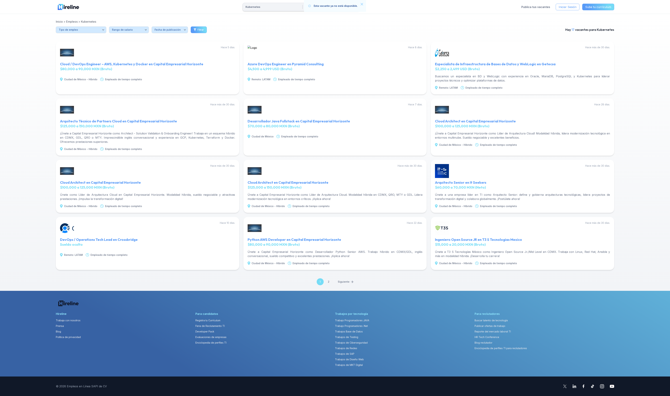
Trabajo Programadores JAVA (352, 320)
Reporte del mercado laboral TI (493, 331)
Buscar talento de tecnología (491, 320)
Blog (58, 331)
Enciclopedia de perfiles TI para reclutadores (501, 348)
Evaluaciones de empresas (210, 337)
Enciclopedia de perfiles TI (210, 342)
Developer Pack (204, 331)
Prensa (60, 325)
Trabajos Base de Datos (349, 331)
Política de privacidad (68, 337)
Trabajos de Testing (346, 337)
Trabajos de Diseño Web (349, 359)
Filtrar (201, 29)
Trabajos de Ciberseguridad (351, 342)
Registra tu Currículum (207, 320)
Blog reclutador (483, 342)
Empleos (72, 21)
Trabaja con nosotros (68, 320)
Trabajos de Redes (346, 348)
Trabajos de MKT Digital (349, 364)
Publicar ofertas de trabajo (490, 325)
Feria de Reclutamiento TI (210, 325)
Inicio (59, 21)
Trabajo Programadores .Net (351, 325)
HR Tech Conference (487, 337)
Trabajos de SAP (344, 353)
